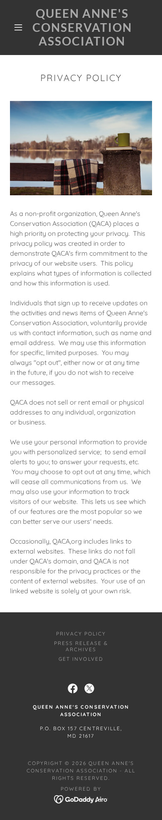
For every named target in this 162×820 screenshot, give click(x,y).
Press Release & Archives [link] (81, 646)
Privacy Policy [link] (81, 634)
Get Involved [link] (81, 659)
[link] (82, 27)
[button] (18, 27)
